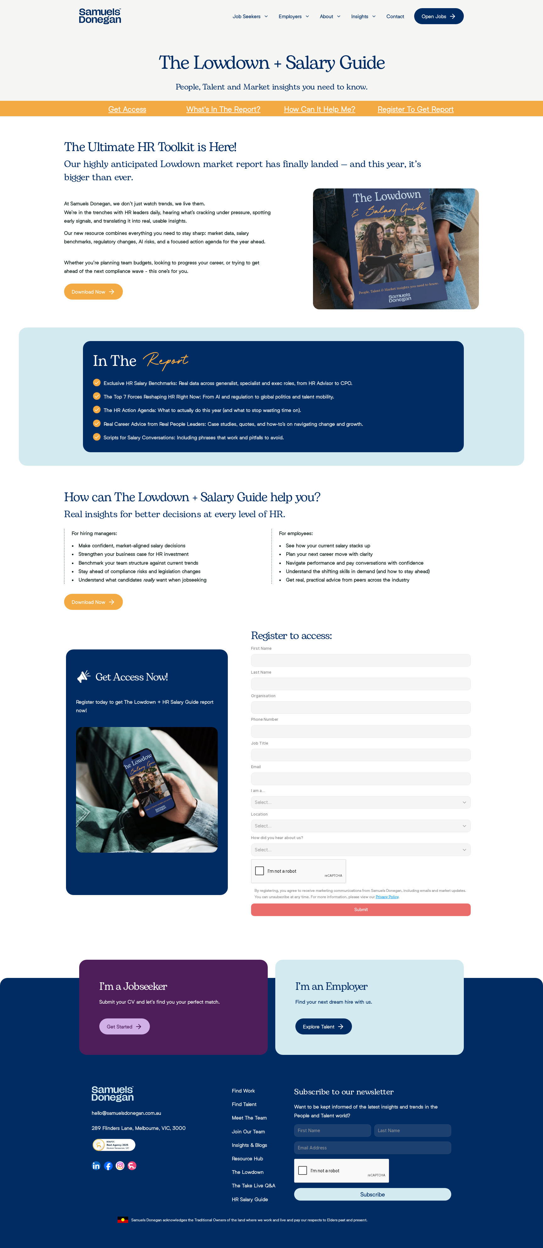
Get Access (127, 108)
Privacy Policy (387, 896)
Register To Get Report (416, 108)
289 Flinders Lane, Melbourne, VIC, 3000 (139, 1128)
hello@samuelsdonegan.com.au (126, 1113)
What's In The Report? (223, 108)
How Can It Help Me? (319, 108)
